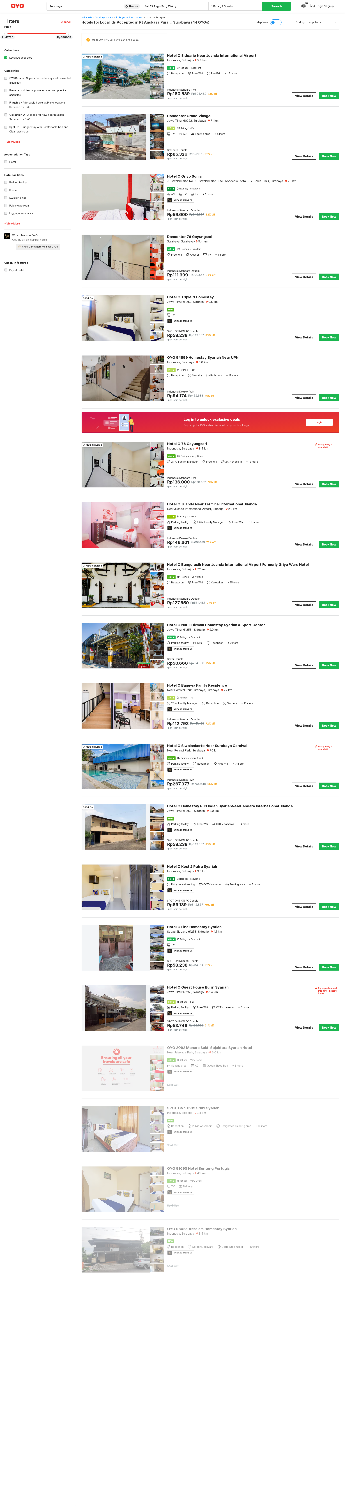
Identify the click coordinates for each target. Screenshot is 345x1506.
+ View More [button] (12, 141)
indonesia (87, 17)
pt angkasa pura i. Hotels (129, 17)
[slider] (6, 33)
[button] (66, 22)
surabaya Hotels (104, 17)
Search (276, 6)
